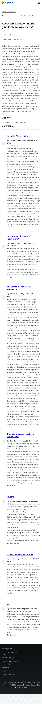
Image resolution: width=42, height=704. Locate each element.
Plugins (10, 497)
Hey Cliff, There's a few (18, 136)
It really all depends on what (20, 554)
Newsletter (5, 667)
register (10, 122)
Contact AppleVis (8, 674)
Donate (4, 654)
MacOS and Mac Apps (28, 16)
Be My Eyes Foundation (10, 652)
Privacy (33, 685)
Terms (28, 685)
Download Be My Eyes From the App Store (10, 662)
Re (8, 604)
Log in (4, 122)
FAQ (3, 671)
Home (4, 16)
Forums (13, 16)
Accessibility (21, 685)
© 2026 (14, 685)
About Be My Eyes (8, 658)
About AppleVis (7, 649)
